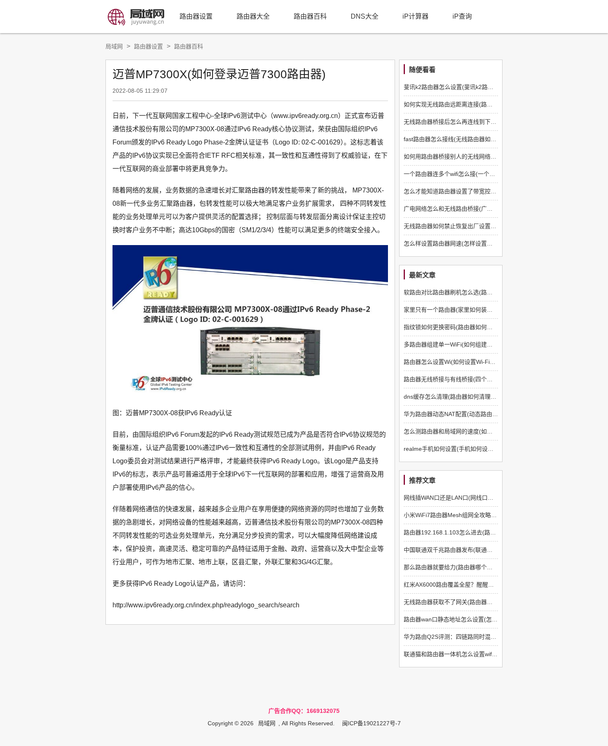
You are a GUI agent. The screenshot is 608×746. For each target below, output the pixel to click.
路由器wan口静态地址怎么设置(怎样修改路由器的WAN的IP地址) (487, 619)
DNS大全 (364, 16)
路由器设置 (196, 16)
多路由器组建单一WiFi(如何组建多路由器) (458, 344)
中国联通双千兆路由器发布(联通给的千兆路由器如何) (472, 549)
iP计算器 (415, 16)
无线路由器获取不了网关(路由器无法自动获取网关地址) (475, 602)
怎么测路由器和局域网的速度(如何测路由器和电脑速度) (475, 431)
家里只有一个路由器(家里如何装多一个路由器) (464, 309)
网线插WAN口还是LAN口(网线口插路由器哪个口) (467, 497)
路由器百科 (310, 16)
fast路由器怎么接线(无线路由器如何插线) (457, 139)
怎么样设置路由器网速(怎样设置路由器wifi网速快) (468, 243)
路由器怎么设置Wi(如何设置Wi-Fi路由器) (456, 362)
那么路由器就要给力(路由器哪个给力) (452, 567)
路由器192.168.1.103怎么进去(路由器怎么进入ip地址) (473, 532)
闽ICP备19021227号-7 (371, 723)
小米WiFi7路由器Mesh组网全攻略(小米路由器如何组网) (475, 515)
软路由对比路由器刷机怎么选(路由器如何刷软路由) (469, 292)
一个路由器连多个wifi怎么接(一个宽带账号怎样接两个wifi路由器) (486, 174)
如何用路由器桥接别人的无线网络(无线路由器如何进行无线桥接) (487, 156)
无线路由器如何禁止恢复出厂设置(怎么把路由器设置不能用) (481, 226)
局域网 (114, 46)
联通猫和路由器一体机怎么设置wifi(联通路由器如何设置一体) (482, 654)
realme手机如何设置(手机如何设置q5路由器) (461, 448)
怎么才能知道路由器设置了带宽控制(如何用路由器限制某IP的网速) (489, 191)
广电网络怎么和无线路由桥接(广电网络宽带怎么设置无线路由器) (487, 208)
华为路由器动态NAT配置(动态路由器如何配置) (463, 414)
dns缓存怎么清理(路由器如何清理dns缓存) (459, 396)
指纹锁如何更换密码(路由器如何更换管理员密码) (466, 327)
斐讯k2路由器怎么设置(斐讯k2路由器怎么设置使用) (470, 87)
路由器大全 (253, 16)
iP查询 (462, 16)
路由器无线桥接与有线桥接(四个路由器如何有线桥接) (472, 379)
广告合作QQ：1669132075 (304, 710)
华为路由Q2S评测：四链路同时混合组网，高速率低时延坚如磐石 (488, 636)
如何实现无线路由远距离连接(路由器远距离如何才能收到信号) (484, 104)
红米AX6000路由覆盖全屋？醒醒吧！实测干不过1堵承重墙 (479, 584)
